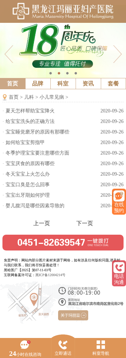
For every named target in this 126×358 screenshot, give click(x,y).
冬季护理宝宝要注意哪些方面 (37, 153)
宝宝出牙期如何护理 (28, 195)
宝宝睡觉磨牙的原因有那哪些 (37, 132)
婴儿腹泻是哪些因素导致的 (35, 205)
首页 (12, 83)
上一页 (41, 223)
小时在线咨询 (25, 353)
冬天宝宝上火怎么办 (28, 174)
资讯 (88, 83)
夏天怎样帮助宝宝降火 (30, 110)
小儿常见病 (52, 97)
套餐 (113, 83)
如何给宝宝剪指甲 (25, 142)
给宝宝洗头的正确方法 (30, 121)
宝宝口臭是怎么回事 (28, 184)
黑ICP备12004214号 (50, 275)
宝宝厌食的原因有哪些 (30, 163)
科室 (63, 83)
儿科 (29, 97)
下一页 (84, 223)
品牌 (37, 83)
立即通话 (63, 353)
